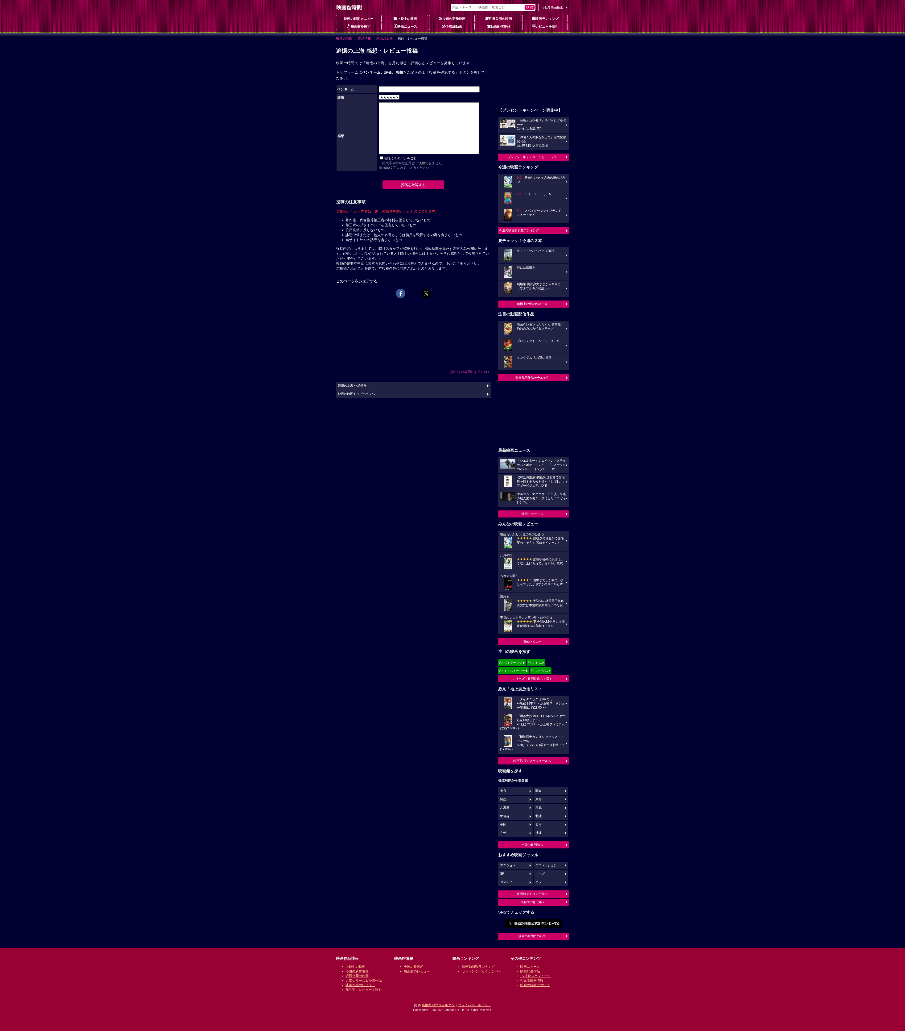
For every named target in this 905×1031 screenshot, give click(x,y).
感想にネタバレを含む (400, 158)
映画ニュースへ (532, 514)
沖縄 (538, 833)
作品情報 (364, 38)
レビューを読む (547, 26)
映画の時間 (344, 38)
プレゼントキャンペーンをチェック (532, 157)
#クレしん (535, 662)
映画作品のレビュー (360, 985)
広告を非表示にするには (469, 372)
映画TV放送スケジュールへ (532, 761)
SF (502, 873)
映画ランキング (547, 19)
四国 (538, 824)
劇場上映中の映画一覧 (532, 304)
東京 (503, 791)
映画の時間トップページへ (356, 394)
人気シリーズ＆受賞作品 (364, 980)
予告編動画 (454, 26)
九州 (503, 833)
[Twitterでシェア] (426, 293)
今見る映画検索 (552, 7)
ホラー (540, 882)
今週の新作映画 (453, 19)
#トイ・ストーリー (512, 670)
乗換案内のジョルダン (438, 1005)
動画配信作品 (500, 26)
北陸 (538, 816)
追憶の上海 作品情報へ (354, 385)
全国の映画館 (414, 966)
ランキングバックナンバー (482, 971)
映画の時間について (532, 936)
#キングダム (539, 670)
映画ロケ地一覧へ (532, 902)
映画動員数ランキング (478, 966)
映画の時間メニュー (359, 19)
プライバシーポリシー (474, 1005)
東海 (538, 799)
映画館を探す (360, 26)
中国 (503, 824)
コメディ (506, 882)
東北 (538, 807)
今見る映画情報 (531, 980)
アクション (507, 865)
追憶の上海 (384, 38)
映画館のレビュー (417, 971)
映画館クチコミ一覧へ (532, 894)
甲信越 (504, 816)
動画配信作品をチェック (532, 377)
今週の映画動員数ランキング (519, 230)
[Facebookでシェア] (400, 293)
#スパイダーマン (510, 662)
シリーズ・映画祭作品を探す (532, 678)
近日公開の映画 (500, 19)
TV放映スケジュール (535, 976)
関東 (538, 791)
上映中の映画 (407, 19)
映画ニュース (407, 26)
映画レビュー (532, 641)
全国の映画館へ (532, 845)
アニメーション (546, 865)
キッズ (540, 873)
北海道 (504, 807)
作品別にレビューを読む (364, 990)
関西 (503, 799)
